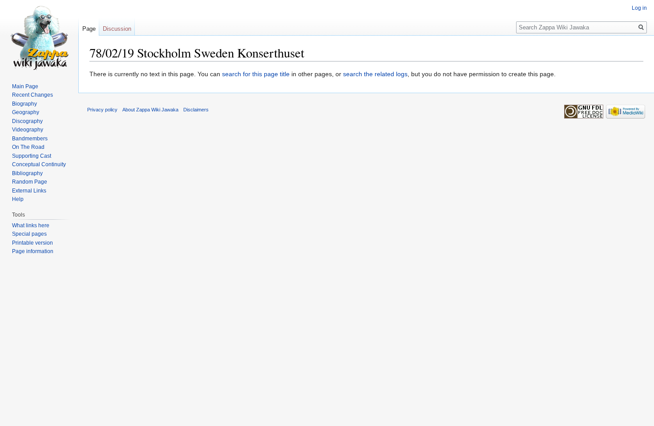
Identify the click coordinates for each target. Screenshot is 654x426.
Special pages (29, 234)
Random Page (29, 182)
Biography (24, 104)
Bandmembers (30, 138)
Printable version (32, 243)
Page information (32, 251)
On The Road (28, 147)
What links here (30, 225)
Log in (639, 8)
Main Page (25, 86)
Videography (27, 130)
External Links (29, 191)
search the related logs (375, 74)
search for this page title (256, 74)
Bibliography (27, 173)
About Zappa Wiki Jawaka (150, 109)
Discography (27, 121)
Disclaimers (196, 109)
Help (18, 199)
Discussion (117, 28)
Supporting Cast (31, 156)
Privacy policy (102, 109)
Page (89, 28)
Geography (25, 112)
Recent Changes (32, 95)
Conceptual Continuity (39, 164)
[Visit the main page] (39, 35)
